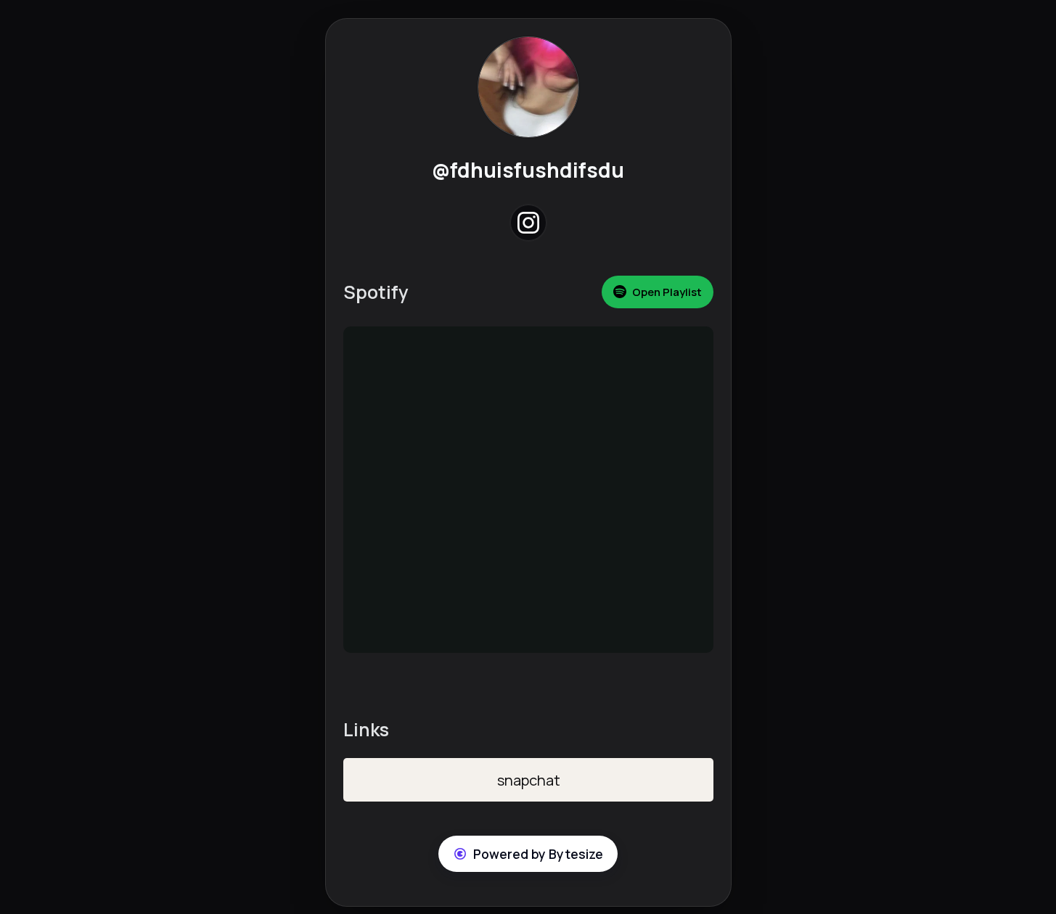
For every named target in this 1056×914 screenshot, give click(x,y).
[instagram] (528, 223)
